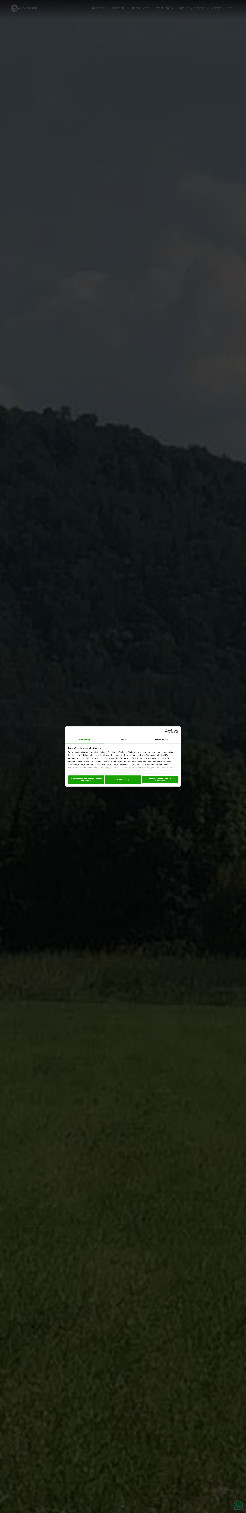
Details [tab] (123, 740)
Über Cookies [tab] (161, 740)
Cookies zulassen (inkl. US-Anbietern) (160, 779)
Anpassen (121, 779)
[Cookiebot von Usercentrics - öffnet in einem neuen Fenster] (166, 731)
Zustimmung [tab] (84, 740)
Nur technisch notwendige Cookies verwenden (86, 779)
